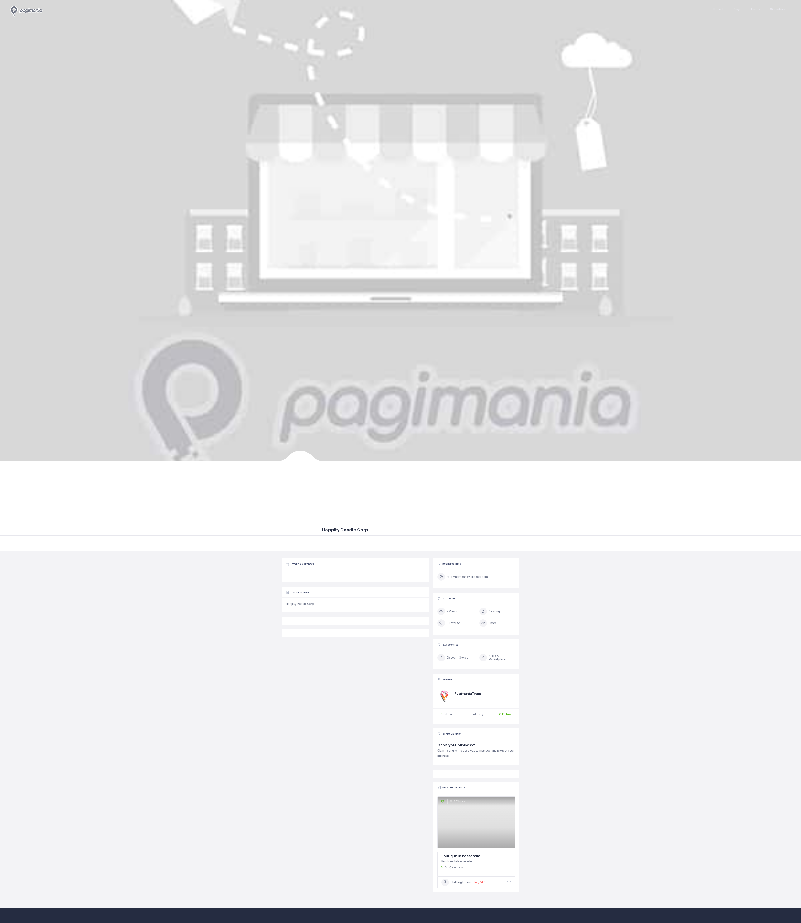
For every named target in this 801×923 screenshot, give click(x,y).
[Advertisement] (363, 496)
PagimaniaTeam (468, 693)
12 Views (459, 801)
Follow (506, 714)
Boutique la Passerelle (460, 856)
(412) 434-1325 (454, 867)
